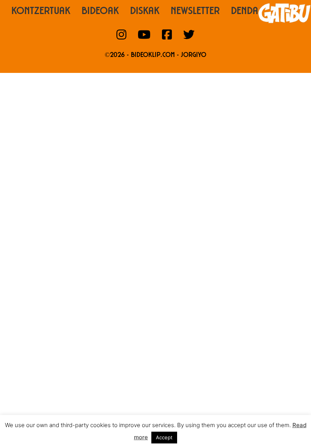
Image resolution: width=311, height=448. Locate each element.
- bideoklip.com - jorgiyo (166, 55)
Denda (244, 12)
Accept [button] (164, 437)
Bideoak (100, 12)
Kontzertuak (40, 12)
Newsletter (195, 12)
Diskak (144, 12)
